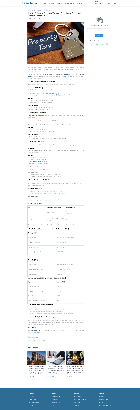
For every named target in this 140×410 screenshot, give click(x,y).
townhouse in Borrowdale (63, 74)
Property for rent (56, 399)
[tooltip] (29, 340)
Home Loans (77, 396)
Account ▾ (109, 3)
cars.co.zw (101, 402)
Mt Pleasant (59, 95)
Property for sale (56, 396)
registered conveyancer (36, 116)
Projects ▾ (60, 3)
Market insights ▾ (70, 3)
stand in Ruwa (47, 74)
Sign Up (35, 399)
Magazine (101, 396)
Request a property (57, 402)
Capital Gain (37, 161)
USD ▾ (116, 3)
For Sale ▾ (44, 3)
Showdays (77, 405)
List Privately (99, 2)
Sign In (30, 399)
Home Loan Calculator (80, 399)
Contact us (32, 396)
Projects (54, 405)
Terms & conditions (34, 402)
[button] (82, 348)
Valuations (77, 402)
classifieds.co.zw (103, 399)
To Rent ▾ (52, 3)
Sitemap (31, 405)
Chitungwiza (50, 93)
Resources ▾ (80, 3)
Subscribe (99, 35)
